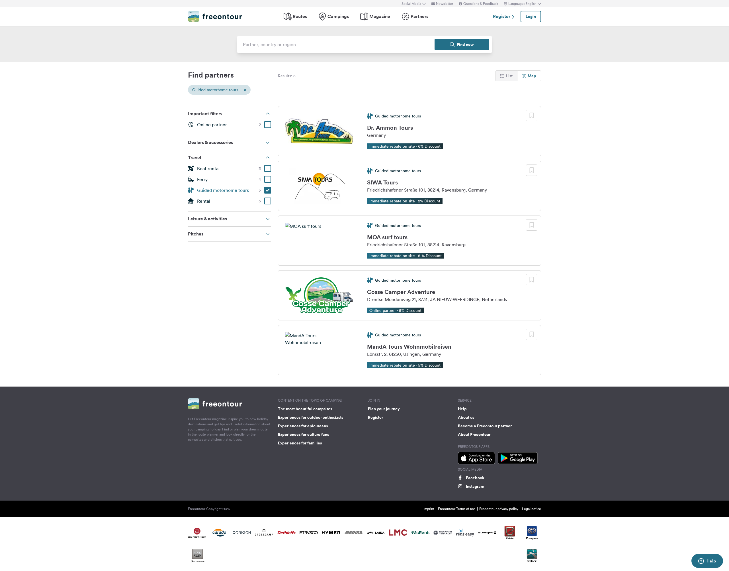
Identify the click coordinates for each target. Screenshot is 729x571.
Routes (300, 16)
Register (502, 16)
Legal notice (531, 508)
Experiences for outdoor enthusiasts (310, 417)
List (509, 76)
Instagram (475, 486)
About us (466, 417)
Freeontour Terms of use (457, 508)
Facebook (475, 478)
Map (532, 76)
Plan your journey (384, 409)
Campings (338, 16)
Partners (419, 16)
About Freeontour (474, 434)
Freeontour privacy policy (498, 508)
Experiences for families (300, 443)
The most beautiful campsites (305, 409)
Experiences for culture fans (303, 434)
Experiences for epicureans (303, 426)
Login (531, 16)
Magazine (379, 16)
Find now (465, 44)
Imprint (428, 508)
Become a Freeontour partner (485, 426)
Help (462, 409)
